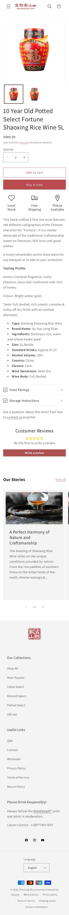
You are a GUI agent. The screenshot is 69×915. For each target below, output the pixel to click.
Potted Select (16, 705)
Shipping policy (47, 900)
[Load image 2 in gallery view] (34, 94)
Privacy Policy (16, 768)
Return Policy (16, 787)
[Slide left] (26, 607)
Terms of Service (18, 777)
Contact (12, 750)
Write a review (34, 453)
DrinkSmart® (43, 811)
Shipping (23, 142)
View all (61, 480)
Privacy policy (50, 894)
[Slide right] (43, 607)
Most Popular (16, 678)
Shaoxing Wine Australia (32, 889)
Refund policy (31, 894)
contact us (14, 417)
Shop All (12, 668)
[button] (8, 6)
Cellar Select (15, 687)
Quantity (8, 149)
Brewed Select (16, 696)
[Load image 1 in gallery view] (13, 94)
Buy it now (34, 185)
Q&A (10, 741)
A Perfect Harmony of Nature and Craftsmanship (29, 537)
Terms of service (26, 900)
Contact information (36, 906)
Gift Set (12, 714)
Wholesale (14, 759)
